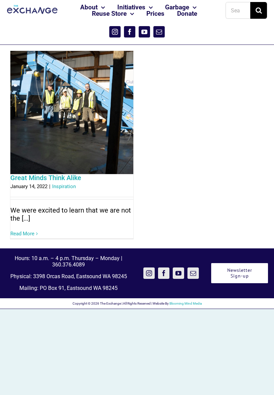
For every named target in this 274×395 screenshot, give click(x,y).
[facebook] (129, 31)
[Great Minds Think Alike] (71, 112)
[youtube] (144, 31)
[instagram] (115, 31)
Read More (22, 234)
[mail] (159, 31)
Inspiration (64, 186)
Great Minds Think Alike (45, 178)
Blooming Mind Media (185, 303)
